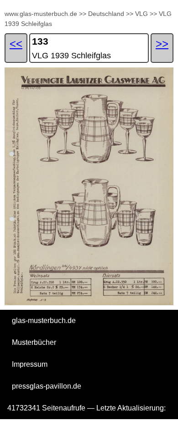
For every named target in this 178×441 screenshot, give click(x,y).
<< (16, 43)
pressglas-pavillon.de (46, 386)
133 (40, 41)
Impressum (29, 364)
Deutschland (106, 13)
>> (82, 13)
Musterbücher (34, 342)
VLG (141, 13)
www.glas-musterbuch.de (41, 13)
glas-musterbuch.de (44, 320)
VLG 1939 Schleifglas (71, 55)
